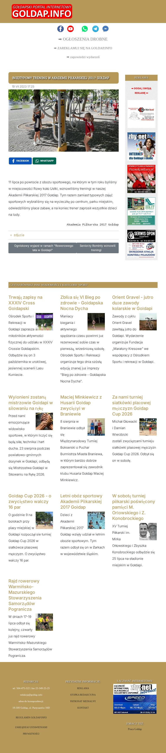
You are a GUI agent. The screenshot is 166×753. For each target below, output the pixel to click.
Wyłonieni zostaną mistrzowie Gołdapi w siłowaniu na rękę (30, 402)
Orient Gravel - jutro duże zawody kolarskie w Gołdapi (132, 303)
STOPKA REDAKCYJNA (83, 695)
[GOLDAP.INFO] (42, 11)
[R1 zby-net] (141, 146)
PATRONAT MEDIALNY (83, 701)
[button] (149, 11)
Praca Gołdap (135, 729)
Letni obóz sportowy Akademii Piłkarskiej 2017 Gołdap (81, 501)
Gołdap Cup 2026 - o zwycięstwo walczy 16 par (29, 501)
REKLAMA (83, 688)
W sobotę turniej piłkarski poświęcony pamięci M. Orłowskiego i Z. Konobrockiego (133, 507)
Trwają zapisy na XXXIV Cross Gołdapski (25, 303)
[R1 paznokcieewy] (141, 179)
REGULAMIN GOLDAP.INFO (31, 717)
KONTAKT (83, 708)
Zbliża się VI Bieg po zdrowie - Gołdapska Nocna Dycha (81, 303)
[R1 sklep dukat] (141, 211)
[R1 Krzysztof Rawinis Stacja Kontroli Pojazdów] (141, 244)
